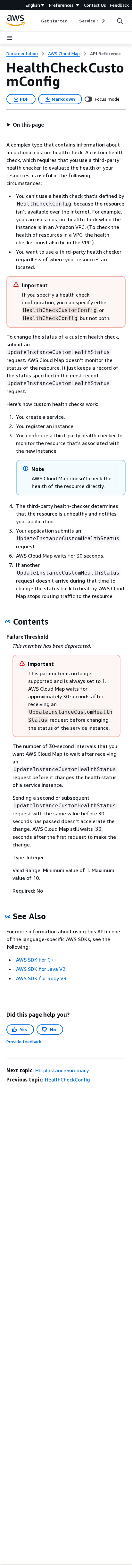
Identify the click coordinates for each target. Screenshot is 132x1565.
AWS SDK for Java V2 (40, 969)
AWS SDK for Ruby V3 (41, 978)
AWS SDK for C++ (36, 959)
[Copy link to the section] (8, 621)
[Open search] (120, 20)
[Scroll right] (103, 21)
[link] (105, 53)
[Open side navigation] (9, 38)
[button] (25, 125)
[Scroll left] (36, 21)
